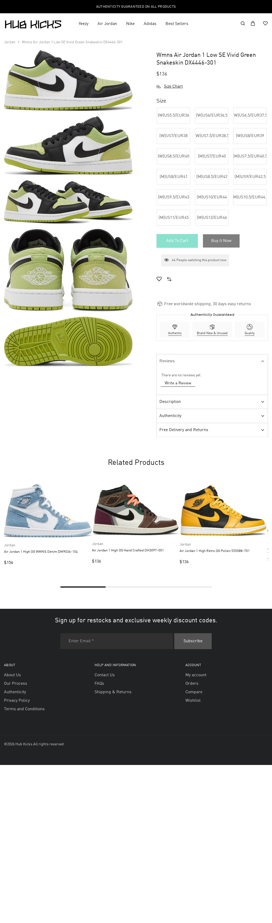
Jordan (9, 42)
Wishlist (193, 701)
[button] (173, 116)
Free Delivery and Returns (183, 430)
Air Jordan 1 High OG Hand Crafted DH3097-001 (128, 550)
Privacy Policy (17, 701)
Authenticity (170, 416)
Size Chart (173, 86)
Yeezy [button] (83, 24)
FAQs (99, 684)
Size (161, 101)
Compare (193, 692)
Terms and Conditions (24, 709)
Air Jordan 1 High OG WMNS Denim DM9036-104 (41, 552)
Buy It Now (221, 241)
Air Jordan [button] (107, 24)
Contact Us (105, 675)
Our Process (15, 684)
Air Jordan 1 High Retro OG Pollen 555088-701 (215, 551)
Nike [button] (130, 24)
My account (195, 675)
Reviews (167, 361)
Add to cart (177, 241)
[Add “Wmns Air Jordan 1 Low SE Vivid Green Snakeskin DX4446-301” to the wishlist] (159, 280)
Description (170, 402)
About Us (12, 675)
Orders (191, 684)
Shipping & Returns (113, 692)
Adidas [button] (150, 24)
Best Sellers (176, 24)
